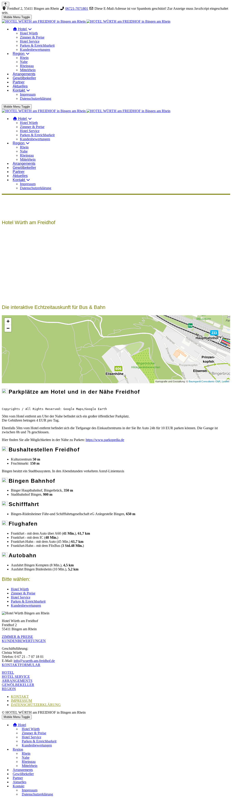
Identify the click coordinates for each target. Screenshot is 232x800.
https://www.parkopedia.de (105, 440)
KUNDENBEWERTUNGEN (24, 641)
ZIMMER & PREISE (17, 637)
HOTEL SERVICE (16, 677)
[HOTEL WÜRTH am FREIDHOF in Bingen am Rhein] (86, 21)
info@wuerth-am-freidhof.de (34, 661)
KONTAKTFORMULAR (21, 665)
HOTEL (8, 672)
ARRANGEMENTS (17, 681)
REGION (9, 689)
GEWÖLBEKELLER (18, 685)
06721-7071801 (76, 8)
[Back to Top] (5, 4)
